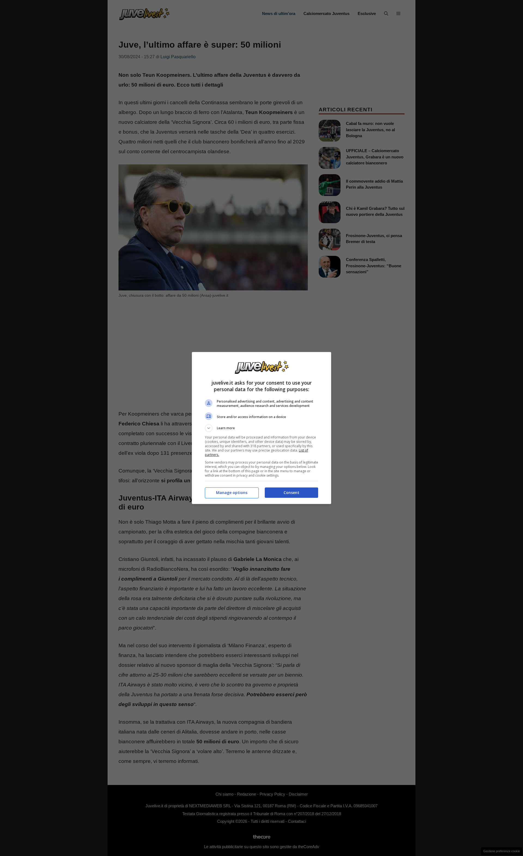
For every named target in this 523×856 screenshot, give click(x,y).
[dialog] (261, 428)
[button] (261, 428)
